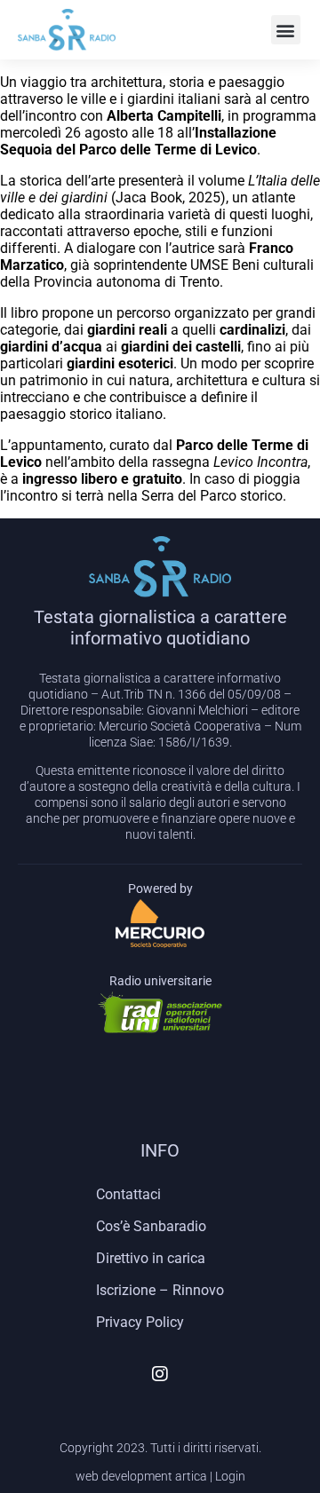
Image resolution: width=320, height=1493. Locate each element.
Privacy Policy (140, 1322)
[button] (285, 29)
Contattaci (128, 1194)
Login (230, 1476)
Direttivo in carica (150, 1258)
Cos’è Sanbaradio (151, 1226)
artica (191, 1476)
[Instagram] (160, 1374)
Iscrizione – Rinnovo (160, 1290)
